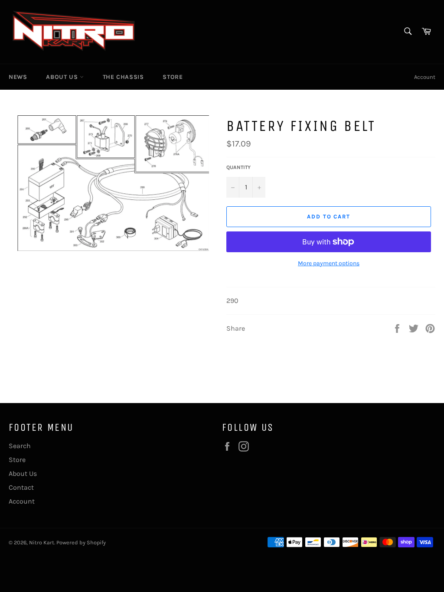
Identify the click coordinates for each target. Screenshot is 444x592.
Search (20, 446)
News (18, 77)
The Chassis (123, 77)
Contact (21, 487)
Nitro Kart (41, 542)
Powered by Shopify (81, 542)
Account (424, 77)
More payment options (328, 263)
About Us (62, 77)
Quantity (238, 167)
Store (173, 77)
